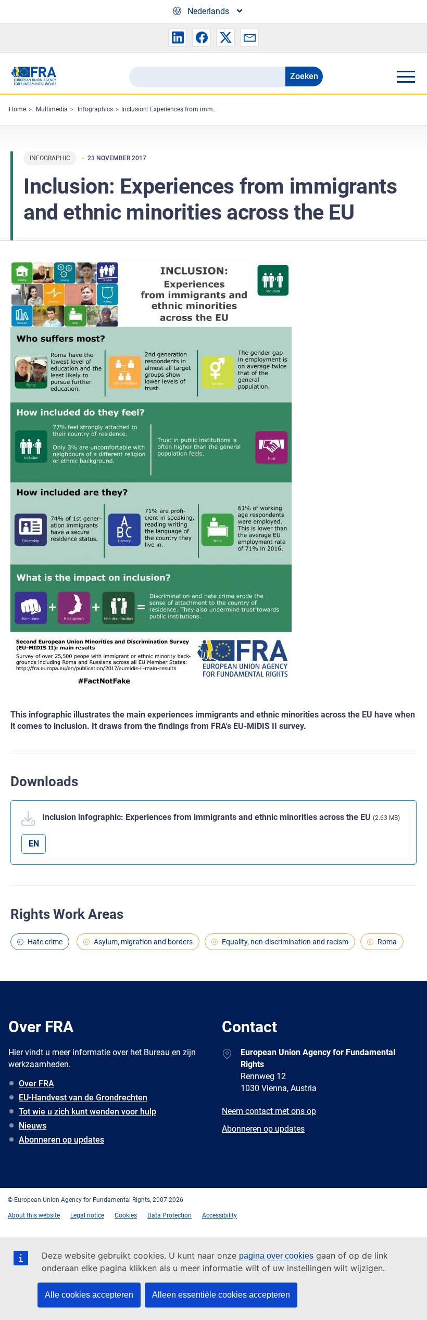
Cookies (126, 1215)
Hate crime (45, 942)
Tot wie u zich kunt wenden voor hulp (87, 1112)
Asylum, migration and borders (143, 942)
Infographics (95, 109)
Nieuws (32, 1126)
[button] (177, 37)
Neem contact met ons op (269, 1111)
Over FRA (36, 1083)
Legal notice (87, 1215)
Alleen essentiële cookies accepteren (221, 1294)
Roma (387, 942)
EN (34, 844)
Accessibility (219, 1215)
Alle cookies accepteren (89, 1294)
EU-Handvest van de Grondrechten (83, 1098)
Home (17, 109)
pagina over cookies (276, 1255)
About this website (34, 1215)
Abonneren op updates (61, 1140)
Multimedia (52, 109)
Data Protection (169, 1215)
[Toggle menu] (406, 76)
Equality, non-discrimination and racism (285, 942)
